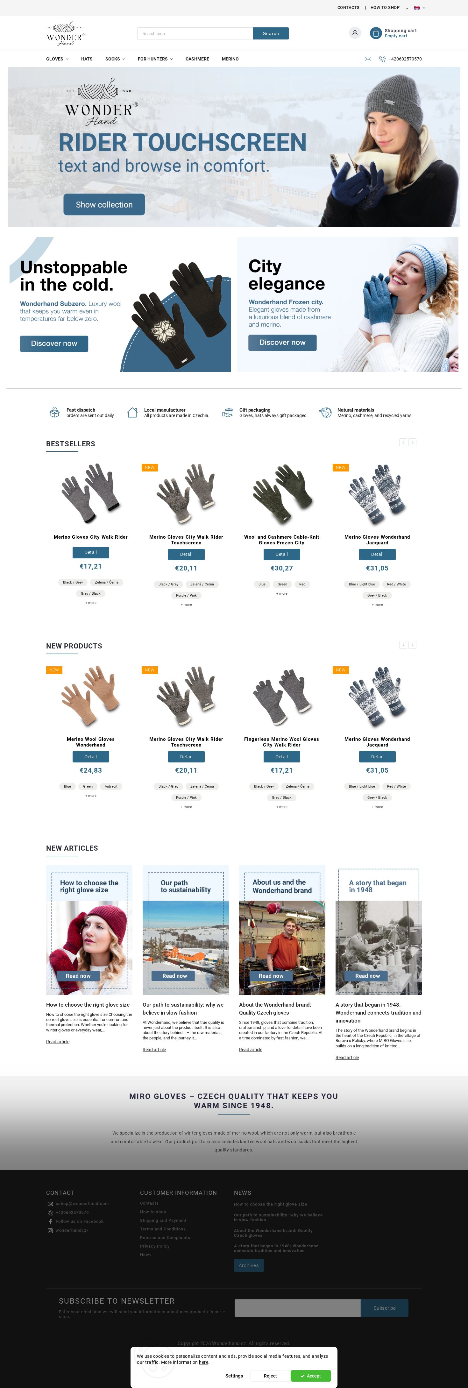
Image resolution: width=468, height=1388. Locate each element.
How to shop (385, 7)
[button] (20, 147)
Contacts (348, 7)
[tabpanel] (90, 537)
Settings (234, 1376)
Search (271, 33)
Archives (249, 1265)
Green (187, 584)
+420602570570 (72, 1212)
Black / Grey (73, 584)
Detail (91, 554)
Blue (166, 584)
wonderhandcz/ (72, 1230)
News (146, 1254)
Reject (270, 1375)
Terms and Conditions (163, 1229)
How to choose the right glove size (270, 1204)
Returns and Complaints (165, 1237)
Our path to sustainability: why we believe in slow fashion (278, 1217)
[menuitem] (60, 59)
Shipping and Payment (163, 1220)
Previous (404, 442)
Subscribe (384, 1308)
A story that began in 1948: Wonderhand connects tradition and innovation (276, 1248)
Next (413, 442)
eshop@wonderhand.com (82, 1203)
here (203, 1362)
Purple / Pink (91, 595)
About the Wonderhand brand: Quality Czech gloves (273, 1233)
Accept (314, 1375)
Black (356, 582)
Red (207, 584)
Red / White (301, 584)
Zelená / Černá (106, 584)
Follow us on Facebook (80, 1221)
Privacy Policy (155, 1246)
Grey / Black (282, 595)
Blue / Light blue (266, 584)
